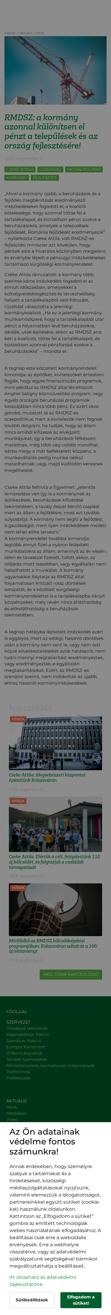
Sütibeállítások (32, 1300)
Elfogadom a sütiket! (81, 1300)
